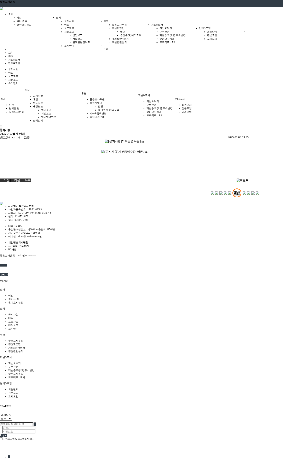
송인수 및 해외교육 (130, 35)
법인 (122, 31)
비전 (19, 17)
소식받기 (69, 45)
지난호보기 (166, 28)
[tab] (141, 289)
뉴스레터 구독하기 (18, 246)
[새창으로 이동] (212, 192)
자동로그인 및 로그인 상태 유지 (18, 438)
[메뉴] (1, 265)
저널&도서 (14, 59)
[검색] (3, 265)
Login (3, 435)
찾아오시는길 (24, 24)
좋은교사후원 (119, 24)
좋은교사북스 (167, 38)
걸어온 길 (22, 21)
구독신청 (164, 31)
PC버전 (12, 249)
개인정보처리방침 (18, 242)
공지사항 (69, 21)
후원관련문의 (119, 42)
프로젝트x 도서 (168, 42)
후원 (10, 56)
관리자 (4, 274)
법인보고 (77, 35)
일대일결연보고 (81, 42)
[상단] (6, 265)
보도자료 (69, 28)
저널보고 (77, 38)
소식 (10, 52)
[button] (5, 180)
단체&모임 (14, 63)
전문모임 (212, 35)
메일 (66, 24)
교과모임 (212, 38)
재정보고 (69, 31)
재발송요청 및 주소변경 (173, 35)
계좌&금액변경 (120, 38)
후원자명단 (118, 28)
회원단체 (212, 31)
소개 (106, 49)
